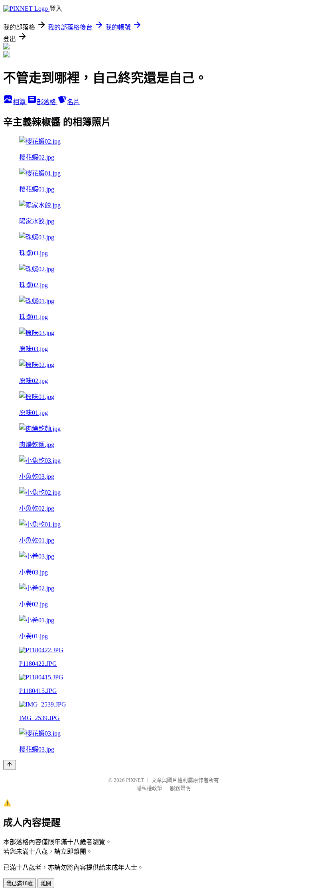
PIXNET (135, 780)
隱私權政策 (149, 788)
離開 (46, 883)
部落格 (47, 102)
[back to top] (9, 765)
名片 (73, 102)
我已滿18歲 (19, 883)
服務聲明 (180, 788)
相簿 (20, 102)
